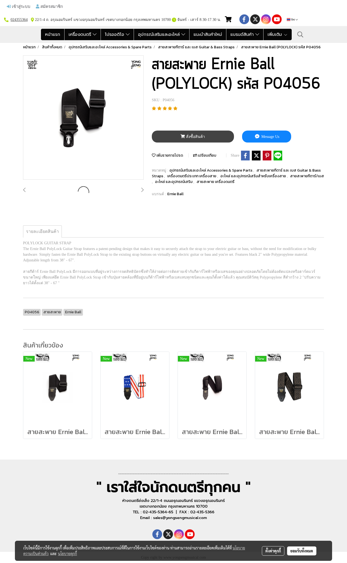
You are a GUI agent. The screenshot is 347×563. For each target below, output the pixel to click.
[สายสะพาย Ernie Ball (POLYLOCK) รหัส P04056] (83, 118)
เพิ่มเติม (276, 34)
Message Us (269, 137)
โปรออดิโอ (115, 34)
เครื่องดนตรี (81, 34)
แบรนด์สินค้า (242, 34)
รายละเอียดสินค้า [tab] (42, 231)
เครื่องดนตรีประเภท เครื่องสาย (192, 176)
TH (292, 19)
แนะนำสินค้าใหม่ (208, 34)
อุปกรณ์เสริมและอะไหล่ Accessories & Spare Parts (211, 170)
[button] (300, 34)
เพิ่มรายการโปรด (169, 155)
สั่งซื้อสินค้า (195, 137)
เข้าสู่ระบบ (20, 6)
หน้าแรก (52, 34)
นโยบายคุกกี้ (67, 553)
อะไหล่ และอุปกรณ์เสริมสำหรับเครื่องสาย (253, 176)
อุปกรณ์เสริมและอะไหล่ (159, 34)
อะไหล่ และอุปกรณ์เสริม (174, 182)
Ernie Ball (175, 194)
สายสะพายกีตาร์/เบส (307, 176)
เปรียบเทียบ (206, 155)
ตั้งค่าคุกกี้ (273, 550)
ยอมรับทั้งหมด (301, 550)
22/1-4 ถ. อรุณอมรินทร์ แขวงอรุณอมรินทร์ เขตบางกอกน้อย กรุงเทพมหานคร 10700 (102, 20)
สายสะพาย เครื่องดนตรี (215, 182)
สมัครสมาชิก (51, 6)
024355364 (19, 20)
